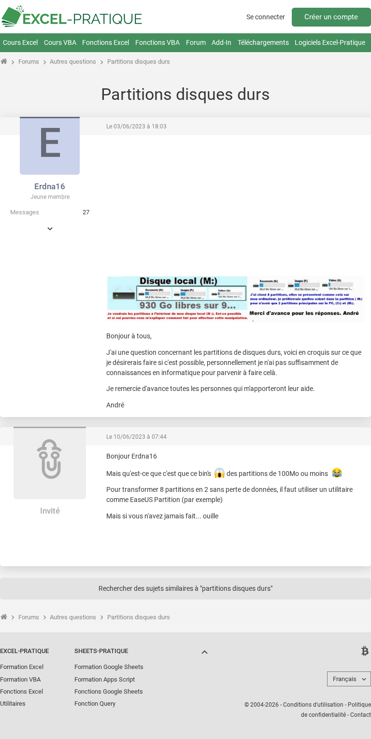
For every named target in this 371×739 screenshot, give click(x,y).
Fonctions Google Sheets (108, 691)
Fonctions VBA (157, 42)
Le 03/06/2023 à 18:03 (136, 126)
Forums (28, 61)
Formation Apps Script (104, 679)
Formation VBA (20, 679)
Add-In (221, 42)
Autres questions (73, 61)
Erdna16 (49, 186)
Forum (196, 42)
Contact (360, 714)
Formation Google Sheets (108, 666)
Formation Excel (21, 666)
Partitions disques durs (138, 61)
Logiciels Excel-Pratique (330, 42)
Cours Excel (20, 42)
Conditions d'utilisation (313, 704)
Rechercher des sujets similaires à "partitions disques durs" (185, 588)
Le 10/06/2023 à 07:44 (136, 436)
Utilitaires (13, 703)
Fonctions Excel (105, 42)
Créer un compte (331, 17)
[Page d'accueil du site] (4, 61)
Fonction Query (94, 703)
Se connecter (265, 17)
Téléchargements (263, 42)
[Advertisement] (291, 202)
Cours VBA (60, 42)
